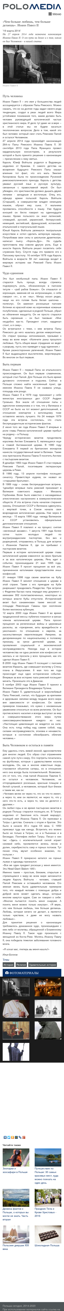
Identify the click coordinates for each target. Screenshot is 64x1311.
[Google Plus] (24, 1136)
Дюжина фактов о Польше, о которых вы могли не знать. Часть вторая (16, 1214)
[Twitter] (9, 1136)
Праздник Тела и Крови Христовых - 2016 (45, 1212)
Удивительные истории (42, 964)
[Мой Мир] (16, 1136)
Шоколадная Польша (47, 1245)
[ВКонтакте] (5, 1136)
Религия (21, 964)
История (8, 964)
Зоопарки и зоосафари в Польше (15, 1170)
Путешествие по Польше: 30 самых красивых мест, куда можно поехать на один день (46, 1175)
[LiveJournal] (20, 1136)
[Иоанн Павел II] (16, 987)
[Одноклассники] (13, 1136)
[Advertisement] (32, 1098)
